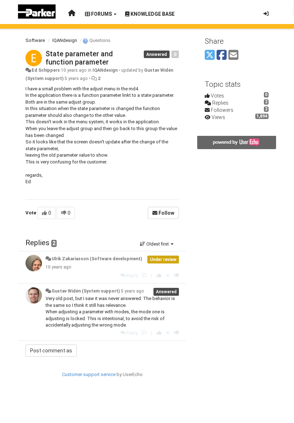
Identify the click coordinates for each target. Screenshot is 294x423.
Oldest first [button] (157, 244)
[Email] (233, 55)
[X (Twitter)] (210, 55)
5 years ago (132, 291)
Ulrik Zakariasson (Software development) (97, 258)
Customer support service (88, 374)
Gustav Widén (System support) (86, 291)
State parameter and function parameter (79, 57)
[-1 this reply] (176, 275)
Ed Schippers (46, 70)
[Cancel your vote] (168, 275)
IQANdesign (64, 40)
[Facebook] (222, 55)
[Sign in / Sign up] (266, 14)
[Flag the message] (144, 275)
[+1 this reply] (159, 275)
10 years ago (58, 267)
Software (35, 40)
